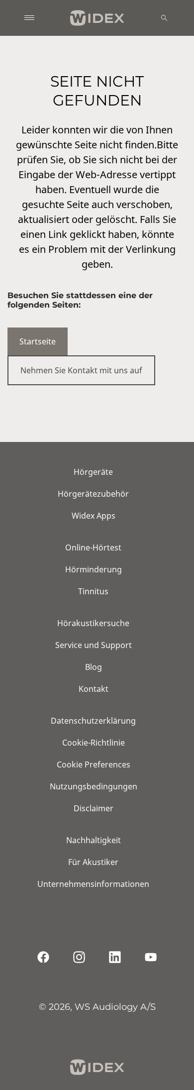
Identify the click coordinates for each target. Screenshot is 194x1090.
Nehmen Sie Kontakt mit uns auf (81, 370)
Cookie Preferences (93, 764)
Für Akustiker (93, 862)
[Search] (164, 18)
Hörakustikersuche (93, 623)
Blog (93, 666)
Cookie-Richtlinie (93, 742)
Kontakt (93, 688)
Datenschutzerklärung (93, 720)
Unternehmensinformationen (93, 883)
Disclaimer (93, 808)
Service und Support (93, 645)
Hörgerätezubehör (93, 493)
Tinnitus (93, 591)
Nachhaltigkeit (93, 840)
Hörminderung (93, 569)
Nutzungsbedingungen (93, 786)
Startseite (37, 341)
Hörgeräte (93, 471)
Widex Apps (93, 515)
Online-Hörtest (93, 547)
